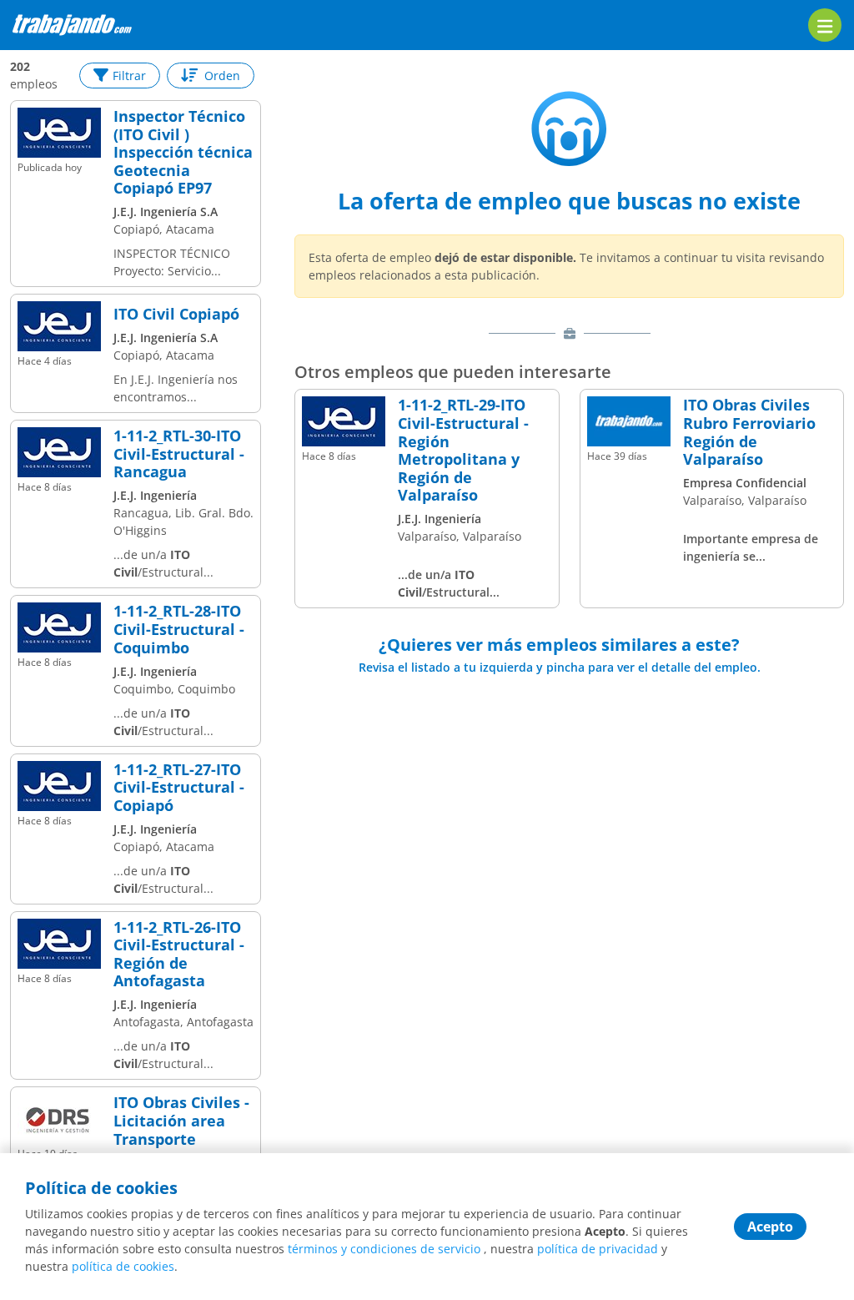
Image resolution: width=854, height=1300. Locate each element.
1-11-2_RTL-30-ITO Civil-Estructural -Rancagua (178, 454)
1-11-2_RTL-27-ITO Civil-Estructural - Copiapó (178, 788)
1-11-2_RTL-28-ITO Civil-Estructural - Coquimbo (178, 629)
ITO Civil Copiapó (176, 314)
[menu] (824, 25)
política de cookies (123, 1266)
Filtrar (129, 75)
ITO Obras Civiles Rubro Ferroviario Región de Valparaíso (749, 432)
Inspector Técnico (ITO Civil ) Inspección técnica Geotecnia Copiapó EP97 (183, 153)
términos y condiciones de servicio (384, 1249)
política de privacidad (597, 1249)
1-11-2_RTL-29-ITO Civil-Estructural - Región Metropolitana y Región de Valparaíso (463, 450)
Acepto (770, 1226)
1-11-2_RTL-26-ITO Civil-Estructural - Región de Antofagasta (178, 954)
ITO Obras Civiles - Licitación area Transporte (181, 1121)
